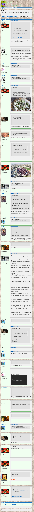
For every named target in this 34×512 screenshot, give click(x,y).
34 (7, 501)
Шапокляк (2, 193)
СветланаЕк (3, 75)
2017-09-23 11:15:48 (16, 347)
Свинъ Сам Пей (3, 217)
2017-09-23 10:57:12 (16, 181)
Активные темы (3, 8)
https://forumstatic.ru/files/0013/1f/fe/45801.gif (17, 37)
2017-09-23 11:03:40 (16, 217)
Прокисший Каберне (4, 387)
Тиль (2, 20)
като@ (2, 326)
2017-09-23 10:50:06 (16, 85)
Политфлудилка (16, 16)
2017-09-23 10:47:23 (16, 63)
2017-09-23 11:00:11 (16, 193)
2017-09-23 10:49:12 (16, 75)
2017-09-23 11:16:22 (16, 351)
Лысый (2, 181)
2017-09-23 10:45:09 (16, 20)
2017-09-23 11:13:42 (16, 326)
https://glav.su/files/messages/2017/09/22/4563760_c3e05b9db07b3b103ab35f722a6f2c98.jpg (22, 473)
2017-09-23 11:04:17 (16, 226)
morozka (2, 63)
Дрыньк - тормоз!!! (5, 504)
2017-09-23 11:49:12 (16, 424)
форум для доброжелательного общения (7, 16)
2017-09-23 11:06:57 (16, 253)
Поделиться (12, 20)
